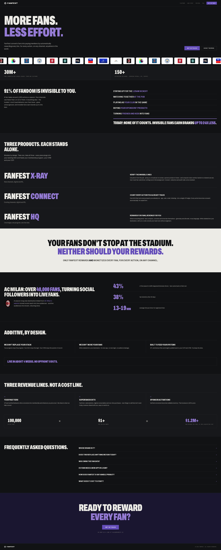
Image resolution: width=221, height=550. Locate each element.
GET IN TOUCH (211, 3)
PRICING (198, 3)
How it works (209, 48)
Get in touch (192, 48)
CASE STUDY (190, 3)
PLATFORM (182, 3)
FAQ (203, 3)
